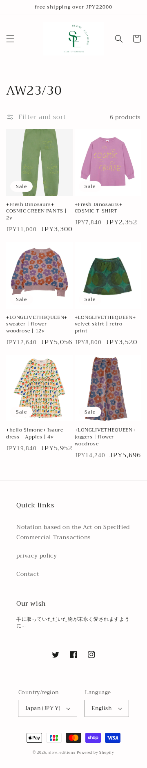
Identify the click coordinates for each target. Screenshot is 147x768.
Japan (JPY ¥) (42, 708)
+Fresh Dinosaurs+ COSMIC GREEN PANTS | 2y (36, 211)
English (101, 708)
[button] (10, 39)
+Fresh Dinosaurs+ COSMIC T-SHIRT (98, 208)
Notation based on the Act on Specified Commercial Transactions (73, 532)
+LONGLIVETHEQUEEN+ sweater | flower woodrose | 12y (36, 324)
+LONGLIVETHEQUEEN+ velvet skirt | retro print (105, 324)
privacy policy (36, 555)
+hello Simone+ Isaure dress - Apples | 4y (34, 433)
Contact (27, 574)
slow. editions (62, 752)
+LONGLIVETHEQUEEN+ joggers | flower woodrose (105, 437)
